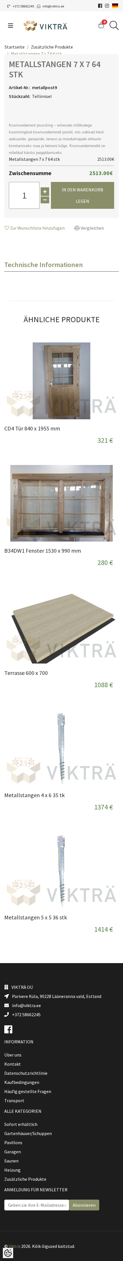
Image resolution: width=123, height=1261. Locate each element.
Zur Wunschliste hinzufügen (37, 228)
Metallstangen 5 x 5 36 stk (35, 917)
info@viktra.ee (53, 6)
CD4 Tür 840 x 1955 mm (32, 428)
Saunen (11, 1161)
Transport (14, 1100)
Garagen (12, 1151)
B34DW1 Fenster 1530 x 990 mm (42, 550)
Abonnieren (84, 1205)
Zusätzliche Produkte (52, 47)
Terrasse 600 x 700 (26, 672)
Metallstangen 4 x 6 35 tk (34, 795)
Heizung (12, 1170)
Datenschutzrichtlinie (25, 1073)
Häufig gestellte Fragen (27, 1091)
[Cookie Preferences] (8, 1253)
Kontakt (12, 1064)
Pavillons (13, 1142)
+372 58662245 (23, 6)
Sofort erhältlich (20, 1124)
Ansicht (106, 433)
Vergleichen (92, 228)
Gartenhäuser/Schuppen (28, 1133)
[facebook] (100, 6)
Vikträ (14, 1246)
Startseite (15, 47)
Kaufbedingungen (21, 1082)
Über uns (12, 1055)
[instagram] (107, 6)
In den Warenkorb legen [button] (82, 195)
